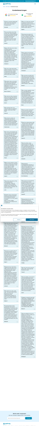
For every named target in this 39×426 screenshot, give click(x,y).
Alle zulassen (32, 219)
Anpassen (18, 219)
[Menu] (35, 4)
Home (4, 6)
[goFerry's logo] (7, 3)
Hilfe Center (8, 6)
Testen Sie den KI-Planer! (29, 1)
